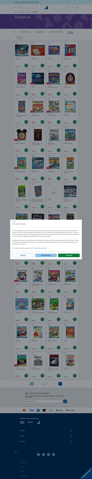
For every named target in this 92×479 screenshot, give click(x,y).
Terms (45, 248)
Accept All (69, 255)
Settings (23, 255)
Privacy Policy (37, 248)
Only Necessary (46, 255)
